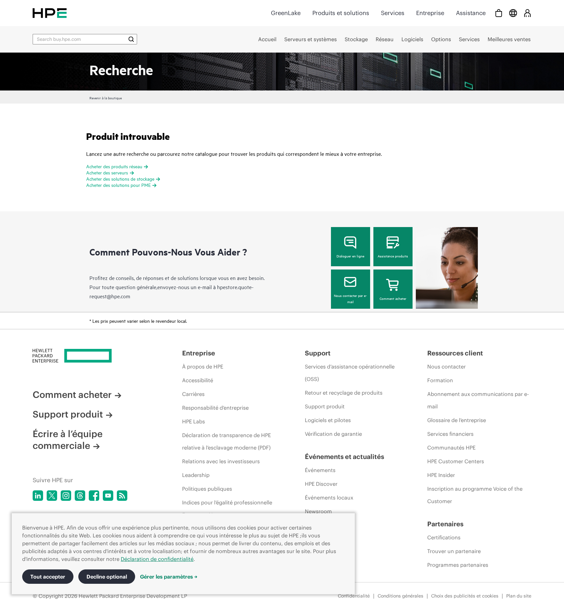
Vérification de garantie (333, 434)
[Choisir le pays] (513, 13)
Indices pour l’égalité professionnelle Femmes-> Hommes (227, 508)
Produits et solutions (340, 13)
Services (392, 13)
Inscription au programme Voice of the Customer (475, 494)
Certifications (444, 537)
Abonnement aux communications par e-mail (478, 400)
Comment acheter (393, 298)
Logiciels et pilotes (328, 420)
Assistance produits (393, 255)
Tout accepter (47, 576)
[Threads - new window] (80, 495)
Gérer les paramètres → (168, 576)
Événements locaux (329, 497)
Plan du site (518, 596)
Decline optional (106, 576)
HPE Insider (441, 475)
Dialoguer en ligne (350, 255)
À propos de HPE (202, 366)
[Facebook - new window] (94, 495)
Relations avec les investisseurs (221, 461)
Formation (440, 380)
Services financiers (450, 434)
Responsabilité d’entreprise (215, 407)
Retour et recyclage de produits (344, 392)
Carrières (193, 394)
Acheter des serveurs (107, 172)
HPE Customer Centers (455, 461)
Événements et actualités (344, 456)
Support (318, 353)
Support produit (68, 414)
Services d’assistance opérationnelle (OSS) (350, 372)
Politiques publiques (207, 488)
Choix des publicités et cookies (464, 596)
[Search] (131, 39)
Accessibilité (197, 380)
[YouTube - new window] (108, 495)
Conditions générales (400, 596)
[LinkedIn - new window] (38, 495)
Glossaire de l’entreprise (456, 420)
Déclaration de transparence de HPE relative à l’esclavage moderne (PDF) (226, 441)
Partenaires (445, 524)
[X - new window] (52, 495)
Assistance (471, 13)
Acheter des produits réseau (114, 166)
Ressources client (455, 353)
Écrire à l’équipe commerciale (67, 439)
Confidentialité (354, 596)
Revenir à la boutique (105, 97)
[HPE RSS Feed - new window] (122, 495)
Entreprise (430, 13)
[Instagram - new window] (66, 495)
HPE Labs (193, 421)
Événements (320, 470)
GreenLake (286, 13)
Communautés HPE (451, 447)
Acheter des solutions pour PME (118, 185)
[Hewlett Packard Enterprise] (50, 13)
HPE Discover (321, 484)
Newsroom (318, 511)
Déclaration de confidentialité (157, 559)
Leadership (196, 475)
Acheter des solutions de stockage (120, 178)
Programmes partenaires (457, 565)
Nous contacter (446, 366)
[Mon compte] (527, 13)
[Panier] (499, 13)
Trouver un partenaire (454, 551)
